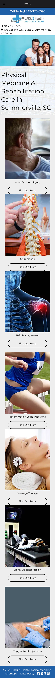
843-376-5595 (12, 26)
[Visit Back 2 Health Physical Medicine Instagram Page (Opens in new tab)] (48, 673)
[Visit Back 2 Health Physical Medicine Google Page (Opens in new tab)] (45, 673)
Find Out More (27, 501)
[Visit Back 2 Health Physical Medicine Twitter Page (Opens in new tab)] (42, 673)
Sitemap (10, 673)
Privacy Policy (26, 673)
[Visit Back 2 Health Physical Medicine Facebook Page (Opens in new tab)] (38, 673)
